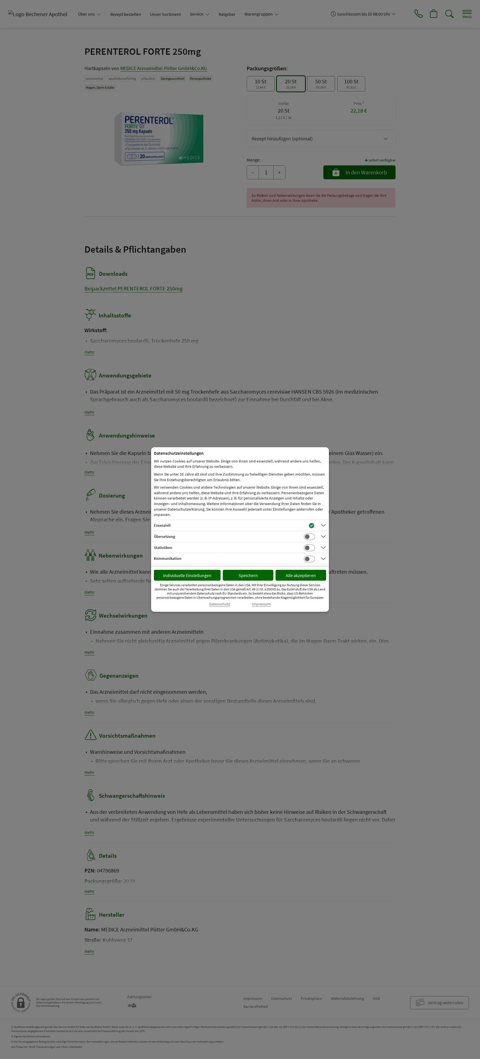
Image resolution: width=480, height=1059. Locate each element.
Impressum (261, 604)
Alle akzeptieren (301, 575)
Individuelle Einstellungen (187, 575)
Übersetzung (164, 536)
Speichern (248, 575)
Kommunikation (167, 558)
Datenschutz (219, 604)
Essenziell (162, 525)
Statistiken (163, 547)
